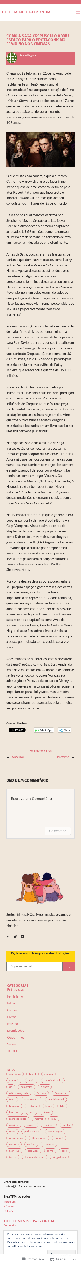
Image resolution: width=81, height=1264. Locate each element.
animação (15, 1074)
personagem (55, 1131)
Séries (11, 1044)
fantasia (41, 1093)
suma (50, 1150)
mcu (53, 1118)
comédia (14, 1080)
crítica (31, 1080)
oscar (12, 1131)
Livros (11, 1017)
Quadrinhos (16, 1037)
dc (10, 1086)
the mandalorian (34, 1157)
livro (31, 1112)
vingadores (59, 1157)
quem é (59, 1137)
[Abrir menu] (78, 12)
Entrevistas (16, 989)
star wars (33, 1150)
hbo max (14, 1106)
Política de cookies (34, 1246)
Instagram (10, 1201)
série (65, 1150)
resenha (14, 1144)
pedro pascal (31, 1131)
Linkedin (9, 1211)
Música (12, 1024)
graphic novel (56, 1099)
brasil (32, 1074)
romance (49, 1144)
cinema (48, 1074)
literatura (14, 1112)
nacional (49, 1125)
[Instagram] (8, 936)
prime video (16, 1137)
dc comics (26, 1086)
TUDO (12, 1051)
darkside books (53, 1080)
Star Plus (14, 1150)
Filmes (48, 750)
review (31, 1144)
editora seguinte (18, 1093)
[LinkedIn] (22, 936)
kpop (48, 1106)
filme (12, 1099)
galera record (31, 1099)
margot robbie (17, 1118)
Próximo (63, 757)
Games (12, 1010)
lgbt (62, 1106)
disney (45, 1086)
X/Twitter (9, 1206)
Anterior (18, 757)
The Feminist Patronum (25, 12)
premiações (15, 1030)
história (32, 1106)
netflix (66, 1125)
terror (12, 1157)
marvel (39, 1118)
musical (13, 1125)
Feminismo (36, 750)
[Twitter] (15, 936)
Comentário (57, 831)
